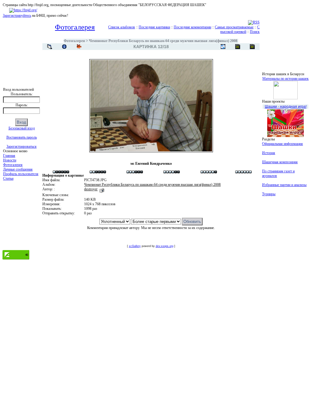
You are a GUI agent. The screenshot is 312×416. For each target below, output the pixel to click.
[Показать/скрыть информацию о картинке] (64, 46)
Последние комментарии (192, 27)
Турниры (268, 194)
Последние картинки (154, 27)
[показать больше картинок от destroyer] (101, 189)
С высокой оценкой (240, 29)
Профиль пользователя (20, 174)
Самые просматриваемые (234, 27)
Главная (9, 155)
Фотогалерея (13, 165)
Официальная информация (282, 144)
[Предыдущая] (252, 46)
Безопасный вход (22, 128)
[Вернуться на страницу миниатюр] (49, 46)
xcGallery (135, 246)
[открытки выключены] (223, 46)
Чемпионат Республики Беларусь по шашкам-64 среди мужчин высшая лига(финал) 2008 (163, 41)
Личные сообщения (18, 169)
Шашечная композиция (280, 162)
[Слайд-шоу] (79, 46)
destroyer (91, 189)
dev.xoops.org (164, 246)
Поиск (255, 32)
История (268, 153)
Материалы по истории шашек (285, 78)
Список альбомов (121, 27)
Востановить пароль (21, 137)
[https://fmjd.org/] (23, 10)
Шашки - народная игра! (286, 106)
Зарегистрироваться (21, 146)
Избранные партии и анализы (284, 185)
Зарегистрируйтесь (17, 15)
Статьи (8, 178)
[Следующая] (237, 46)
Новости (9, 160)
